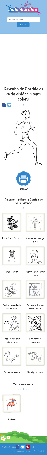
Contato (41, 451)
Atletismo (12, 419)
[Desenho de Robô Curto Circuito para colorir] (12, 224)
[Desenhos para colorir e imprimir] (23, 8)
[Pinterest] (27, 448)
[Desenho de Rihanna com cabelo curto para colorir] (35, 258)
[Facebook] (17, 448)
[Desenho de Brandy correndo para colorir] (35, 358)
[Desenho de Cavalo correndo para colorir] (12, 358)
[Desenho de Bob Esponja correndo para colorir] (35, 324)
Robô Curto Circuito (11, 238)
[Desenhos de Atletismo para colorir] (12, 405)
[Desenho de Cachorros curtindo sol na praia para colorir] (12, 291)
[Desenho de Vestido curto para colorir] (12, 258)
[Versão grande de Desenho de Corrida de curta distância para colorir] (23, 138)
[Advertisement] (23, 60)
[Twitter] (22, 448)
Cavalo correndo (12, 372)
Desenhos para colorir (21, 451)
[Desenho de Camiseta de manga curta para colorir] (35, 224)
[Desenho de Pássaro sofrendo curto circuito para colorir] (35, 291)
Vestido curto (11, 271)
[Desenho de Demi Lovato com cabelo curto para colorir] (12, 324)
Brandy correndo (35, 372)
